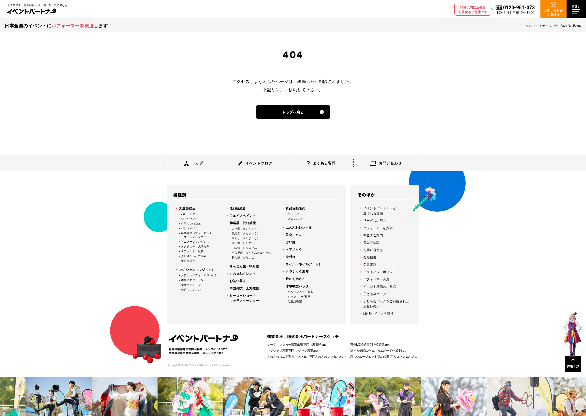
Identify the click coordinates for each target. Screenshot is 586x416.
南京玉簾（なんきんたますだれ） (253, 252)
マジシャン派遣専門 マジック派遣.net (292, 350)
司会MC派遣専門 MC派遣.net (370, 344)
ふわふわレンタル (299, 227)
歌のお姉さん (295, 279)
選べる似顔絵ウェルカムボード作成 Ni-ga (378, 350)
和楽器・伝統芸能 (243, 223)
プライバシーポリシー (379, 272)
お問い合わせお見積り (553, 12)
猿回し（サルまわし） (246, 238)
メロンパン (295, 218)
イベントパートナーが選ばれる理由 (379, 210)
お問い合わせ (373, 250)
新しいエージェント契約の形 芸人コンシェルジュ (383, 356)
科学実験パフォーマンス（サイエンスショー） (196, 235)
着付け (291, 257)
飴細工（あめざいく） (246, 233)
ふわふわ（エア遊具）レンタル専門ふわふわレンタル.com (306, 356)
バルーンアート (191, 214)
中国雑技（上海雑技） (246, 288)
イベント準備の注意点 (379, 286)
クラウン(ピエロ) (192, 223)
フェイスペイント (243, 215)
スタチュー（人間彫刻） (196, 246)
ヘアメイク (294, 249)
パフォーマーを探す (378, 228)
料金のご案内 (373, 235)
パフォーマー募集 (376, 279)
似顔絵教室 (295, 301)
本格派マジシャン (192, 280)
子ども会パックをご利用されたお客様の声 (386, 303)
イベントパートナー (535, 25)
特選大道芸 (188, 261)
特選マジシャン (191, 289)
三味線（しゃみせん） (246, 247)
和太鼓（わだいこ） (244, 257)
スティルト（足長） (193, 251)
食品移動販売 (295, 208)
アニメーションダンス (195, 241)
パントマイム (189, 228)
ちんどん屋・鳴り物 (244, 266)
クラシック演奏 (297, 271)
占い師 (291, 242)
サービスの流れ (374, 220)
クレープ (293, 214)
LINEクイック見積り (378, 313)
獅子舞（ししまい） (244, 243)
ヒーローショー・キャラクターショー (244, 298)
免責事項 (369, 264)
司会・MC (293, 235)
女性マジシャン (191, 285)
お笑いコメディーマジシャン (199, 275)
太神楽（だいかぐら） (246, 228)
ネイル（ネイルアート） (304, 264)
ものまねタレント (243, 273)
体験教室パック (297, 286)
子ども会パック (374, 294)
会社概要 (369, 257)
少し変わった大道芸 (193, 256)
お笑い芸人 (238, 281)
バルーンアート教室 (300, 291)
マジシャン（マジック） (197, 269)
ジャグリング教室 (299, 296)
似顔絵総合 (238, 208)
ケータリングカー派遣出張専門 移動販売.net (297, 344)
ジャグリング (189, 218)
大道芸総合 (187, 208)
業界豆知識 (371, 242)
